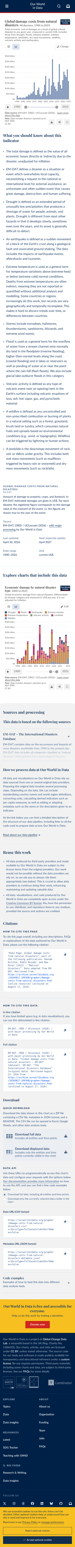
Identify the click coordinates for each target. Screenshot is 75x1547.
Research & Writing (14, 1472)
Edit (66, 606)
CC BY (8, 124)
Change (64, 46)
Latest (6, 1439)
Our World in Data (37, 6)
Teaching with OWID (15, 1455)
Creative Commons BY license (24, 903)
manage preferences (52, 1522)
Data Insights (11, 1422)
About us (44, 1406)
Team (42, 1430)
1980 (17, 107)
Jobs (41, 1438)
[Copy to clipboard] (61, 955)
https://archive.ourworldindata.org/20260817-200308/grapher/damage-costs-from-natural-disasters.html (31, 977)
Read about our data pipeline (20, 835)
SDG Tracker (10, 1447)
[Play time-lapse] (8, 107)
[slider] (26, 107)
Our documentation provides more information (31, 1181)
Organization (46, 1414)
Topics (6, 1406)
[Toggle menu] (7, 6)
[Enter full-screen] (67, 122)
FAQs (26, 1371)
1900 (17, 671)
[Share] (59, 122)
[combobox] (59, 6)
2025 (65, 107)
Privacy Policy (30, 1522)
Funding (43, 1422)
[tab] (8, 46)
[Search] (59, 6)
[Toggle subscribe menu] (68, 6)
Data (6, 1414)
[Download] (52, 122)
